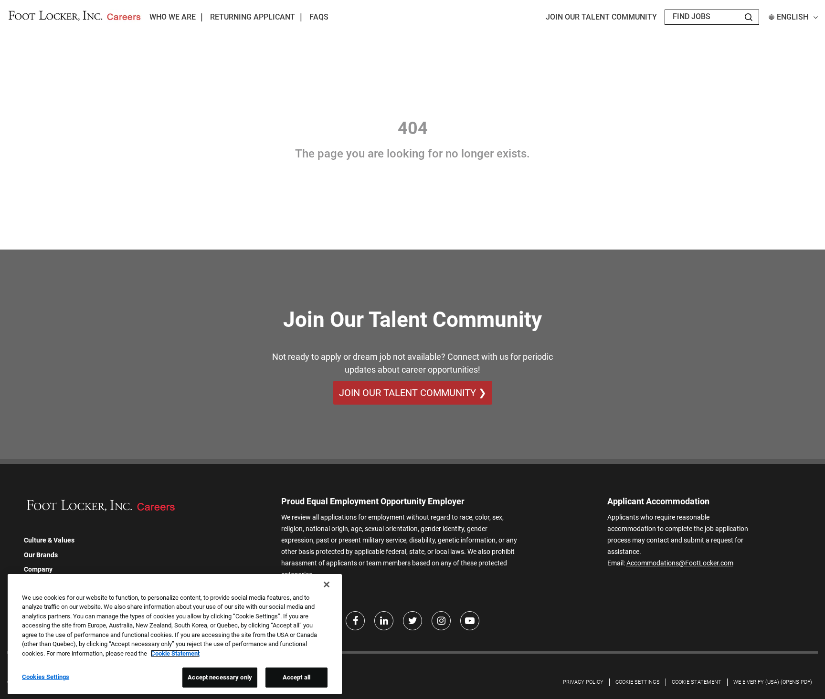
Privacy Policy (583, 682)
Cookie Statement (696, 682)
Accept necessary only (220, 677)
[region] (175, 634)
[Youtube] (469, 620)
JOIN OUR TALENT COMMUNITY (601, 16)
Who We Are (172, 16)
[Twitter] (412, 620)
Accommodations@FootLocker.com (679, 563)
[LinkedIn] (383, 620)
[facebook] (355, 620)
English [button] (792, 16)
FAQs (318, 16)
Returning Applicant (252, 16)
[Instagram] (441, 620)
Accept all (296, 677)
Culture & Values (49, 540)
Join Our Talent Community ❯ (413, 392)
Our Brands (41, 555)
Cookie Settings (637, 682)
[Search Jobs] (748, 17)
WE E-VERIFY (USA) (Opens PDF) (772, 682)
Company (38, 569)
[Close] (326, 584)
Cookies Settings (45, 676)
